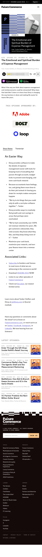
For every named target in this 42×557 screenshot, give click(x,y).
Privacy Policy (16, 535)
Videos (5, 508)
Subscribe (13, 263)
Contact (5, 535)
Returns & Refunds (9, 538)
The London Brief (8, 494)
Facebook (17, 326)
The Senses (6, 486)
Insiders (5, 489)
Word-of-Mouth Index (10, 500)
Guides (5, 503)
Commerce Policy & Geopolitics (9, 473)
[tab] (8, 149)
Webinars (6, 505)
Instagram (26, 326)
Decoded (20, 284)
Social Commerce (8, 453)
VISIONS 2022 (23, 273)
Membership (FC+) (28, 494)
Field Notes (6, 491)
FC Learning (6, 511)
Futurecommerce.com (13, 323)
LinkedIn (8, 329)
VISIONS (5, 497)
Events (24, 489)
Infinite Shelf (26, 456)
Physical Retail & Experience (8, 466)
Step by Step (26, 451)
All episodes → (26, 459)
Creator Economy (8, 459)
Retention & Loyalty (9, 462)
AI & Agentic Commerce (10, 456)
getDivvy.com (17, 302)
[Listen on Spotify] (27, 81)
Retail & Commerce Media (11, 448)
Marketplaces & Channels (11, 451)
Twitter (10, 326)
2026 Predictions (8, 477)
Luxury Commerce (8, 469)
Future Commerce (16, 280)
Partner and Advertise (29, 491)
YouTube (5, 528)
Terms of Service (29, 535)
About (24, 486)
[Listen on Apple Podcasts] (9, 81)
